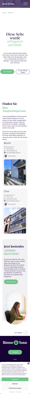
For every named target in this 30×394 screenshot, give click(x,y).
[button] (28, 363)
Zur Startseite (7, 71)
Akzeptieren (15, 379)
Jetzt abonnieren (11, 282)
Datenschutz (12, 391)
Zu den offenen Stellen (23, 71)
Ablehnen (15, 384)
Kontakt (15, 352)
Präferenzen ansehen (15, 388)
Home (4, 12)
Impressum (18, 391)
